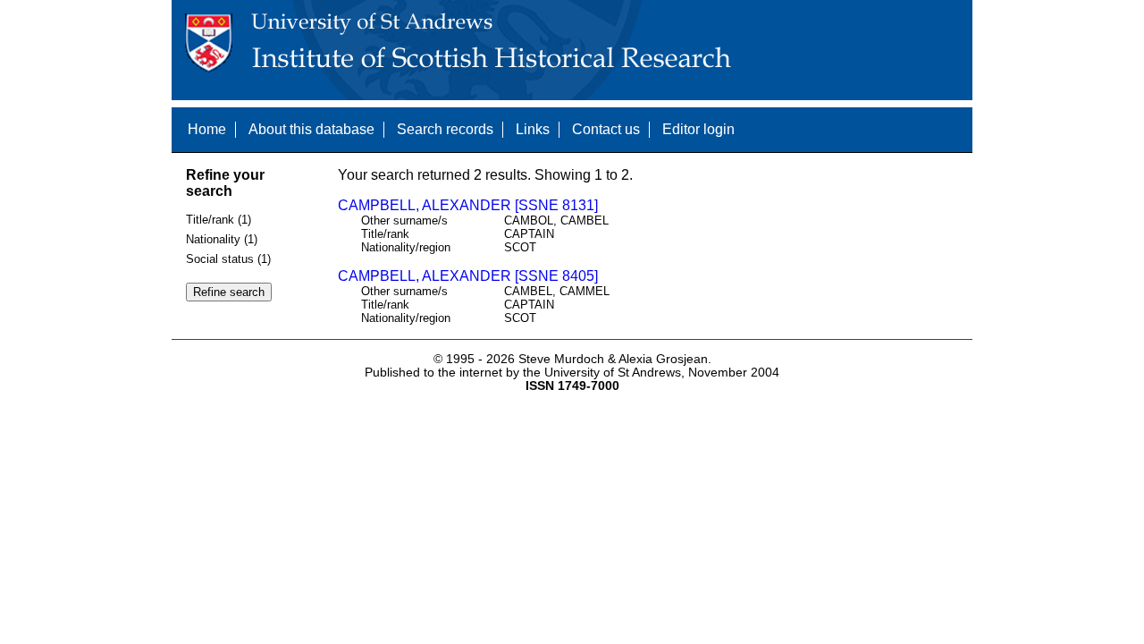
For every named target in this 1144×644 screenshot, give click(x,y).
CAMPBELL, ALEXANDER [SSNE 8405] (468, 276)
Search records (445, 129)
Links (533, 129)
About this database (311, 129)
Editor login (698, 129)
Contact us (606, 129)
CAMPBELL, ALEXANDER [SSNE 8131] (468, 205)
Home (207, 129)
